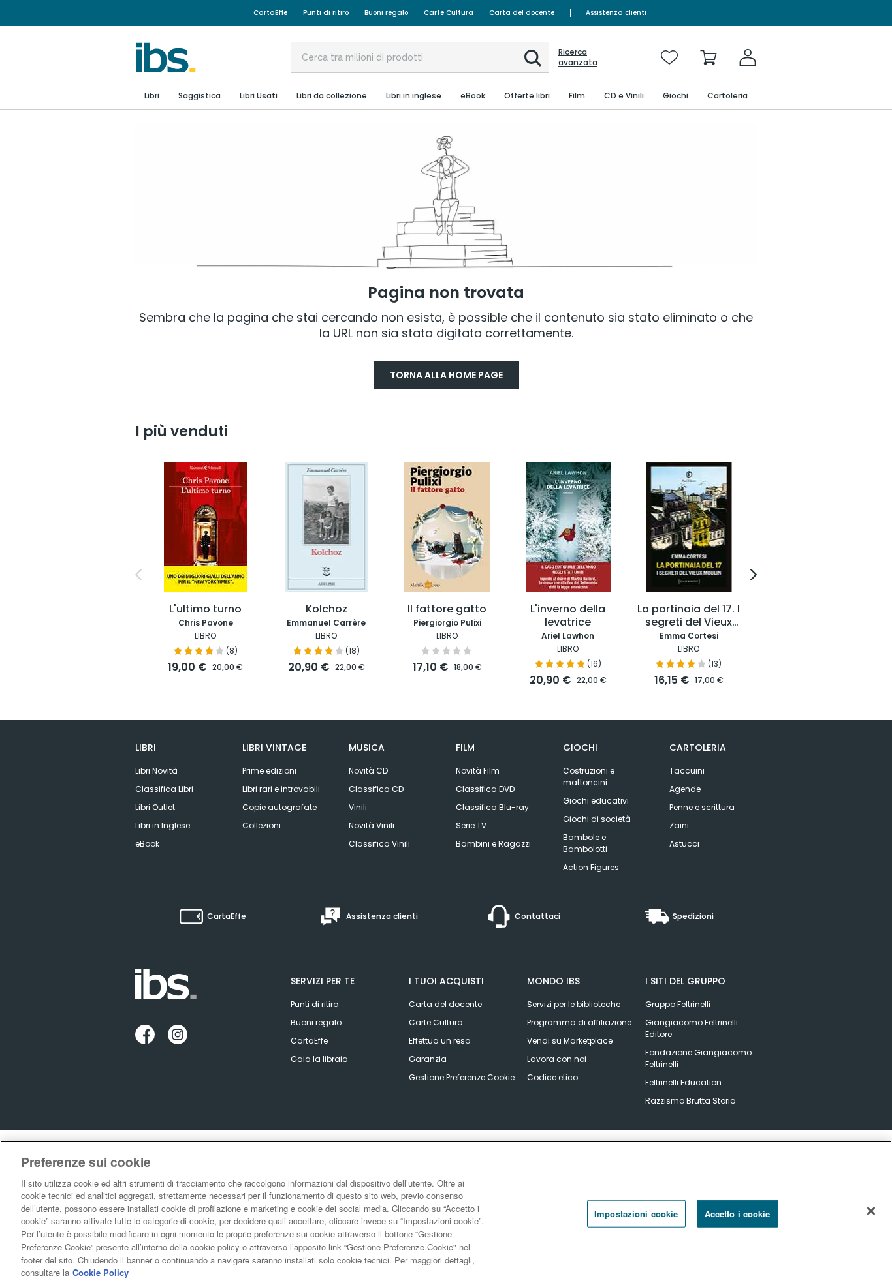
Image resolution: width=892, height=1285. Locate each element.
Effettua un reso (439, 1040)
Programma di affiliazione (579, 1022)
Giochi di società (597, 818)
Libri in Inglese (162, 825)
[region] (446, 1213)
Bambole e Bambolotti (585, 843)
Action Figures (591, 867)
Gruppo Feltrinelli (677, 1004)
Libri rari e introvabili (281, 788)
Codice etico (552, 1077)
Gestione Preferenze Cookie (462, 1077)
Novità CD (368, 770)
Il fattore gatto (446, 609)
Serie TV (471, 825)
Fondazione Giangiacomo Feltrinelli (698, 1058)
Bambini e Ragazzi (493, 843)
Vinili (358, 807)
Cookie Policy (100, 1271)
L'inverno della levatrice (567, 616)
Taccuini (687, 770)
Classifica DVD (485, 788)
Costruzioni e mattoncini (588, 776)
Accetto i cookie (738, 1213)
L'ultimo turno (205, 609)
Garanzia (428, 1059)
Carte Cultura (448, 13)
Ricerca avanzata (577, 57)
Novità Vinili (371, 825)
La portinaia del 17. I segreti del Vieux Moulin (688, 616)
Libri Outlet (155, 807)
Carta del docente (521, 13)
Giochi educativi (596, 800)
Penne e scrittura (702, 807)
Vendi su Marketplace (570, 1040)
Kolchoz (326, 609)
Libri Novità (156, 770)
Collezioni (261, 825)
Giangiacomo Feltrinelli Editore (691, 1028)
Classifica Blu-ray (492, 807)
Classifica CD (376, 788)
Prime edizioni (269, 770)
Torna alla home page (446, 375)
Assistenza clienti (616, 13)
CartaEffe (270, 13)
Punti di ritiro (326, 13)
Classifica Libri (164, 788)
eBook (147, 843)
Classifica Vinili (379, 843)
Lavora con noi (556, 1059)
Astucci (684, 843)
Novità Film (478, 770)
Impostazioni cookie (636, 1213)
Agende (685, 788)
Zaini (679, 825)
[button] (533, 58)
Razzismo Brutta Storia (690, 1100)
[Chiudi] (871, 1211)
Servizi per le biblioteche (573, 1004)
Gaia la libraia (319, 1059)
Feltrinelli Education (683, 1082)
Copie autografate (279, 807)
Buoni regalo (386, 13)
